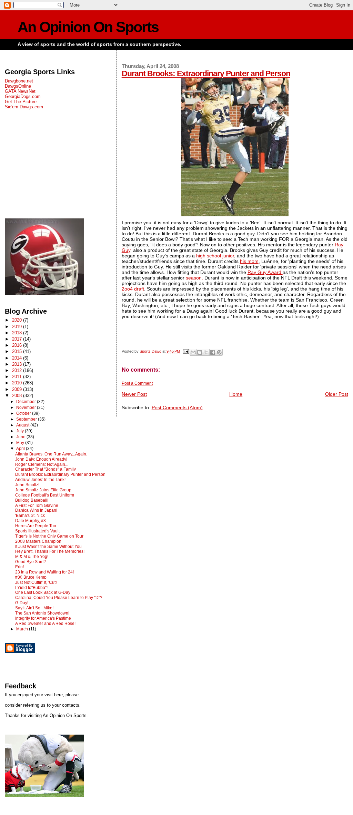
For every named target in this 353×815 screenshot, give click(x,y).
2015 (17, 351)
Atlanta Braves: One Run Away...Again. (51, 454)
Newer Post (134, 394)
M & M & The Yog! (31, 556)
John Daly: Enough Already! (41, 459)
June (21, 436)
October (24, 413)
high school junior (215, 255)
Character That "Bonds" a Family (45, 469)
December (26, 401)
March (22, 629)
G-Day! (21, 603)
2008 (17, 395)
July (20, 431)
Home (235, 394)
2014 (17, 358)
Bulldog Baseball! (31, 500)
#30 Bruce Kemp (31, 577)
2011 (17, 376)
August (23, 425)
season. (194, 278)
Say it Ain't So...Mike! (34, 608)
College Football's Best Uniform (44, 495)
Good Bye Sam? (30, 562)
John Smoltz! (27, 485)
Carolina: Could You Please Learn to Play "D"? (58, 598)
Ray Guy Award (265, 272)
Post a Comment (137, 383)
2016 (17, 345)
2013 (17, 364)
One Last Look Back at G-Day (42, 592)
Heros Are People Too (35, 526)
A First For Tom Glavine (36, 505)
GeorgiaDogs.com (23, 96)
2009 (17, 389)
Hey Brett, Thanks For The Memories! (49, 551)
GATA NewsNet (20, 91)
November (26, 407)
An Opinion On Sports (88, 27)
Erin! (19, 567)
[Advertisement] (58, 164)
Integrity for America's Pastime (43, 618)
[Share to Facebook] (212, 352)
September (27, 419)
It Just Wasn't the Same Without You (48, 546)
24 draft (133, 289)
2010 (17, 382)
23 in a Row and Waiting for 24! (44, 572)
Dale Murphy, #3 (30, 521)
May (20, 442)
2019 (17, 326)
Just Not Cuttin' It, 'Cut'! (36, 582)
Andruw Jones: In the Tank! (40, 480)
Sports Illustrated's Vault (37, 531)
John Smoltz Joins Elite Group (43, 490)
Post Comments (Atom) (177, 407)
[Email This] (193, 352)
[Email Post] (185, 351)
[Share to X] (206, 352)
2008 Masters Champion (38, 541)
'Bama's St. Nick (30, 515)
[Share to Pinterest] (219, 352)
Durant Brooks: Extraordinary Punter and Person (206, 73)
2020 (17, 320)
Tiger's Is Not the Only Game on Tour (49, 536)
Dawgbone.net (19, 81)
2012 (17, 370)
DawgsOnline (18, 86)
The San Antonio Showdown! (42, 613)
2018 (17, 332)
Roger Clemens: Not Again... (41, 464)
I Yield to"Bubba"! (31, 588)
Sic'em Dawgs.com (24, 106)
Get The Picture (21, 101)
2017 (17, 339)
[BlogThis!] (199, 352)
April (21, 448)
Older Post (336, 394)
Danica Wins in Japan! (36, 510)
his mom (249, 261)
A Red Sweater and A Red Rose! (45, 623)
